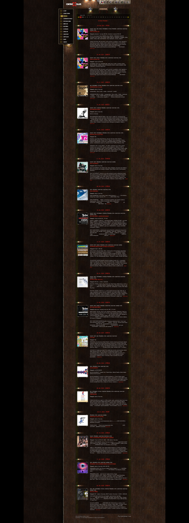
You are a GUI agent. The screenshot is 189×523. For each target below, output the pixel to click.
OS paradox (65, 29)
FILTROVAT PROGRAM (103, 20)
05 (94, 17)
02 (87, 17)
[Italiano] (128, 2)
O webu (129, 516)
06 (96, 17)
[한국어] (119, 2)
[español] (113, 2)
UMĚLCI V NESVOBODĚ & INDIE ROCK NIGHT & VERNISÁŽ (102, 437)
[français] (110, 2)
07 (98, 17)
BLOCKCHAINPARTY (94, 367)
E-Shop (64, 10)
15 (116, 17)
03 (89, 17)
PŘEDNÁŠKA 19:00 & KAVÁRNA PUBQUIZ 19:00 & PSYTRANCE (103, 464)
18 (123, 17)
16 (119, 17)
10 (105, 17)
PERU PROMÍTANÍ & (94, 191)
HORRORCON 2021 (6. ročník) (96, 87)
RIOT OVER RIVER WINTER (95, 307)
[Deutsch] (108, 2)
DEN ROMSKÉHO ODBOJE (95, 109)
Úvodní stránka (66, 13)
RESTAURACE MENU (67, 21)
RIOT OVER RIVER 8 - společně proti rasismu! (99, 216)
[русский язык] (116, 2)
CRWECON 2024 (93, 394)
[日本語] (125, 2)
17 (121, 17)
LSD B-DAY (92, 337)
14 (114, 17)
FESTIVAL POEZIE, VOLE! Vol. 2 (96, 279)
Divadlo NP (65, 31)
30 (82, 17)
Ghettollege (66, 36)
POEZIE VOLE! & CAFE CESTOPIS (96, 416)
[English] (105, 2)
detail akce (92, 48)
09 (103, 17)
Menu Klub (65, 23)
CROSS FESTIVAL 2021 (95, 31)
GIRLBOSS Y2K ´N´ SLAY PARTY (96, 134)
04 (92, 17)
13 (112, 17)
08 (101, 17)
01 (85, 17)
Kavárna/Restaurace (67, 18)
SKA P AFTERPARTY (94, 163)
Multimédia (65, 26)
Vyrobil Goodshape (123, 516)
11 (107, 17)
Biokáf (64, 39)
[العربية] (122, 2)
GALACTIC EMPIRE (94, 491)
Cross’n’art (66, 34)
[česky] (102, 2)
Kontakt (65, 42)
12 (110, 17)
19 (126, 17)
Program (65, 16)
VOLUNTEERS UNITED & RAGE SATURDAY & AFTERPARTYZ (102, 246)
